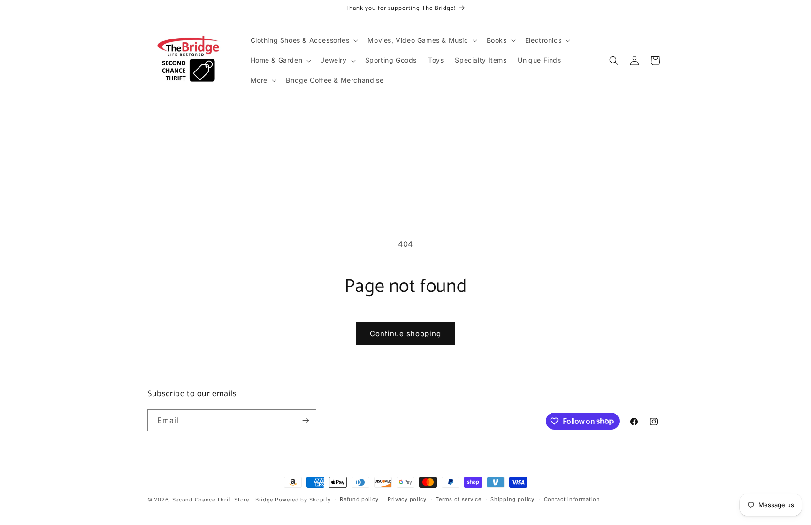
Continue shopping (405, 333)
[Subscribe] (305, 420)
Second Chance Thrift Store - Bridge (223, 499)
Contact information (572, 499)
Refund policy (359, 499)
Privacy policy (407, 499)
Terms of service (458, 499)
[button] (303, 40)
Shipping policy (512, 499)
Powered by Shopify (303, 499)
